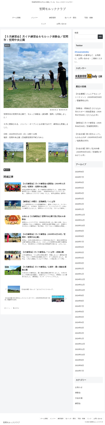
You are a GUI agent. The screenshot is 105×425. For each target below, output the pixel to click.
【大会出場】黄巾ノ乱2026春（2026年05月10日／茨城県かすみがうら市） (88, 151)
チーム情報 (44, 418)
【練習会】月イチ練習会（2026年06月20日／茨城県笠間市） (88, 124)
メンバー (53, 418)
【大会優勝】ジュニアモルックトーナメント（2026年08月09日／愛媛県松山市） (88, 97)
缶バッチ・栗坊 (71, 418)
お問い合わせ (98, 418)
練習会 (8, 169)
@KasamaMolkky (82, 52)
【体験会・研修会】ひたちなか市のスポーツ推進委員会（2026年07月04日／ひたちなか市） (88, 111)
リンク (89, 418)
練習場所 (60, 418)
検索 (76, 33)
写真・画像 (81, 418)
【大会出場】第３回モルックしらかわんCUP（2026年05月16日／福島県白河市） (88, 137)
